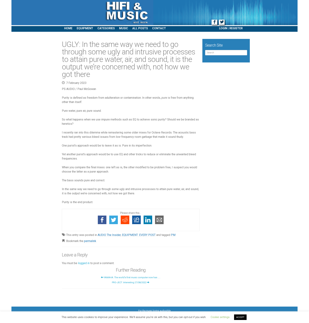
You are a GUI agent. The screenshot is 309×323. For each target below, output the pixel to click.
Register (236, 28)
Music (123, 28)
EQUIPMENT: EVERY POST (139, 235)
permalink (90, 241)
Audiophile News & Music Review (154, 13)
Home (68, 28)
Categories (106, 28)
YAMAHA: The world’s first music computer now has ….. (131, 277)
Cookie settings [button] (220, 317)
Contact (159, 28)
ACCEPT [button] (240, 317)
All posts (140, 28)
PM (173, 235)
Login (223, 28)
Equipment (85, 28)
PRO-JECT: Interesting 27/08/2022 (129, 282)
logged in (84, 263)
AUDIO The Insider (109, 235)
